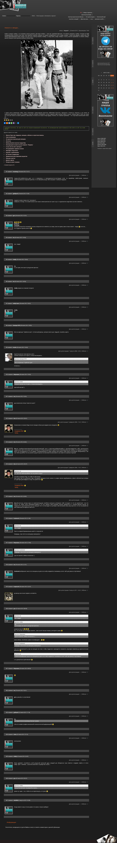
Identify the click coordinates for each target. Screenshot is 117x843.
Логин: (4, 15)
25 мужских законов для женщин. (16, 139)
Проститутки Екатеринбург (104, 64)
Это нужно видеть (90, 17)
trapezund (16, 586)
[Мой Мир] (18, 123)
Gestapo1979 (16, 325)
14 (109, 82)
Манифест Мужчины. (12, 150)
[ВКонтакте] (5, 123)
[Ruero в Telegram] (105, 42)
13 (106, 82)
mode (14, 347)
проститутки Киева (86, 14)
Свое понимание (11, 137)
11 (101, 82)
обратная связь (84, 19)
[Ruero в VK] (105, 110)
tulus (15, 734)
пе (13, 237)
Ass (15, 418)
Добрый (15, 193)
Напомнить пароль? (50, 15)
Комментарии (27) (9, 165)
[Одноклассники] (7, 123)
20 (106, 85)
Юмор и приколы (87, 12)
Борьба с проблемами (12, 152)
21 (109, 85)
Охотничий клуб (101, 17)
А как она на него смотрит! (14, 146)
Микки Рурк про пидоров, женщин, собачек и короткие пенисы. (25, 135)
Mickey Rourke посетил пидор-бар (16, 143)
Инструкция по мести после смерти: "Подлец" (19, 145)
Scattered (16, 518)
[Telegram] (9, 123)
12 (103, 82)
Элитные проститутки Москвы (76, 17)
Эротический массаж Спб (103, 63)
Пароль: (18, 15)
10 (98, 82)
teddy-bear (16, 303)
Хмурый (66, 30)
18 (101, 85)
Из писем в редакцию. (12, 154)
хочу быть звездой (73, 19)
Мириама (16, 374)
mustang (15, 171)
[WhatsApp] (11, 123)
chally (14, 259)
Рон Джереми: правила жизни (15, 148)
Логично (8, 141)
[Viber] (14, 123)
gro (14, 215)
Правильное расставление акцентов (16, 156)
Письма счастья (10, 158)
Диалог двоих (10, 160)
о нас (91, 19)
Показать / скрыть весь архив (104, 148)
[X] (16, 123)
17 (98, 85)
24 (98, 88)
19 (103, 85)
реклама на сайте (99, 19)
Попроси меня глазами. (13, 162)
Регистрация (39, 15)
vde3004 (16, 800)
